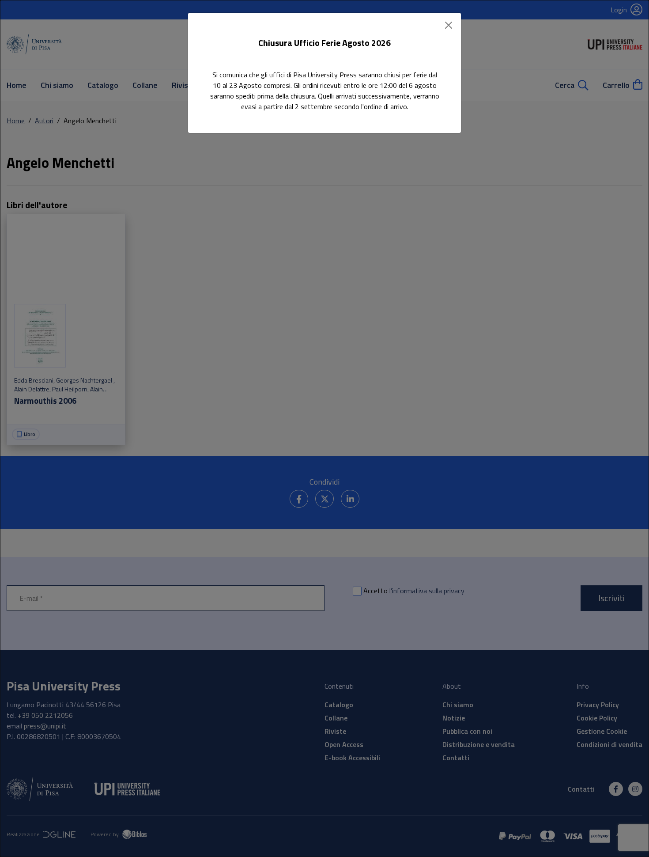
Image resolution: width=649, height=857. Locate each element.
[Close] (448, 25)
